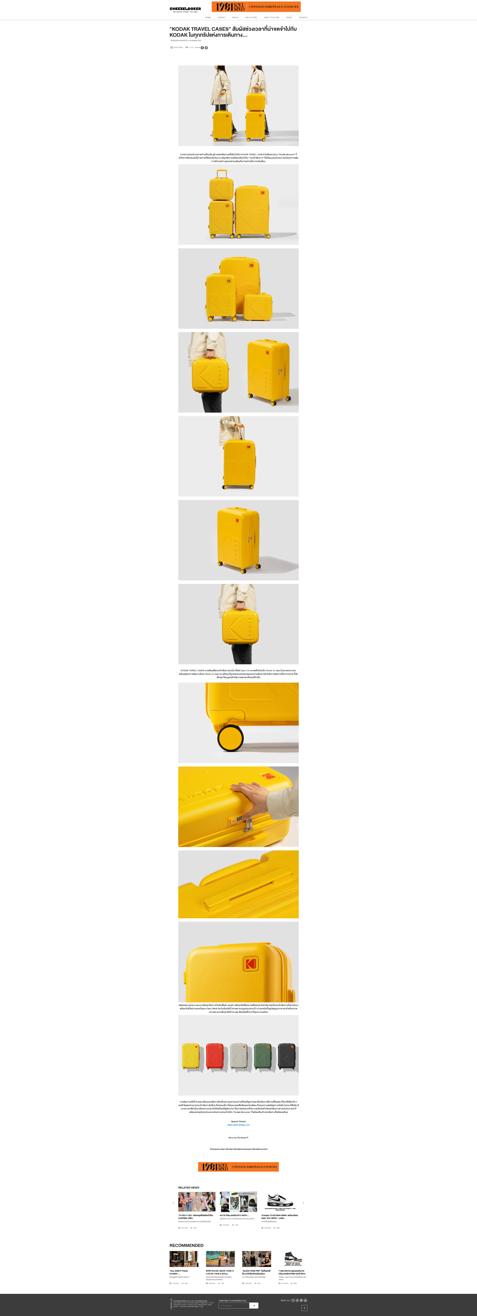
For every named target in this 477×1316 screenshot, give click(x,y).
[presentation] (173, 1203)
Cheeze (289, 1295)
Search (303, 17)
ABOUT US (285, 1300)
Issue (235, 17)
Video (289, 17)
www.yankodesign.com (238, 1125)
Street (221, 17)
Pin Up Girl (251, 17)
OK (254, 1305)
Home (208, 17)
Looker (297, 1295)
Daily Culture (271, 17)
